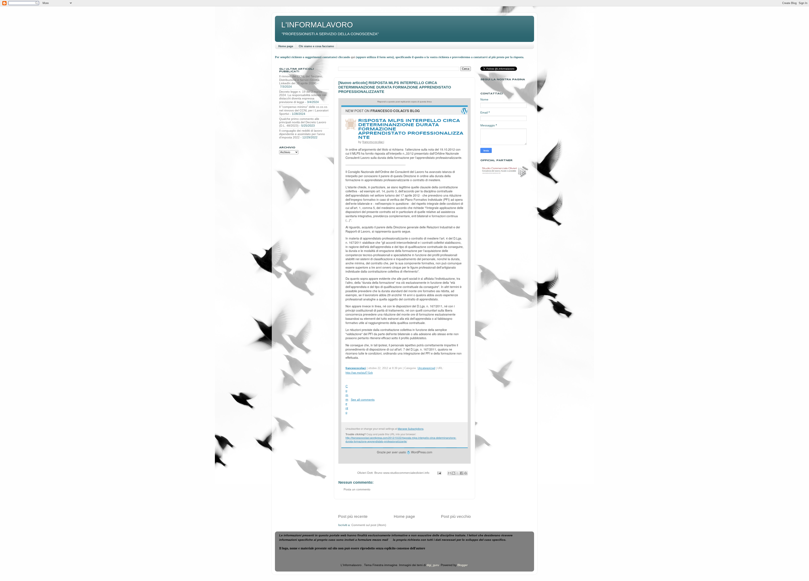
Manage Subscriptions (410, 428)
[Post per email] (439, 472)
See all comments (363, 399)
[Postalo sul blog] (453, 473)
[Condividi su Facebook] (461, 473)
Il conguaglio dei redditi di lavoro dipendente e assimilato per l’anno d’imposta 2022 (302, 134)
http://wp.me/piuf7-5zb (359, 372)
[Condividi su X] (457, 473)
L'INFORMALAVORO (317, 24)
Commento (347, 399)
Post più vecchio (456, 516)
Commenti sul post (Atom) (368, 525)
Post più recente (353, 516)
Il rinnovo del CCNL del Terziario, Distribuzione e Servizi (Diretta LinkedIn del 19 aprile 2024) (301, 80)
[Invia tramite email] (449, 473)
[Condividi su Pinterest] (465, 473)
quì (353, 57)
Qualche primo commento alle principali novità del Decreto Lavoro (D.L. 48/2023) (302, 122)
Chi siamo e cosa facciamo (316, 46)
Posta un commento (357, 489)
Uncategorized (426, 368)
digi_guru (433, 565)
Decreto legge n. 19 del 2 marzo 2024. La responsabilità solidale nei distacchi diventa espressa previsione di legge (302, 97)
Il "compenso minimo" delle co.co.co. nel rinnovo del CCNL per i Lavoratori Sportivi (303, 110)
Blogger (462, 565)
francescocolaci (373, 142)
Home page (285, 46)
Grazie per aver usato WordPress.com (404, 452)
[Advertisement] (404, 506)
